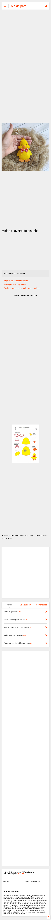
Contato (6, 881)
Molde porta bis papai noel (15, 284)
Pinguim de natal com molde (16, 281)
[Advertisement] (25, 38)
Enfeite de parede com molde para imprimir (22, 288)
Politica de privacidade (33, 881)
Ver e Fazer (20, 874)
